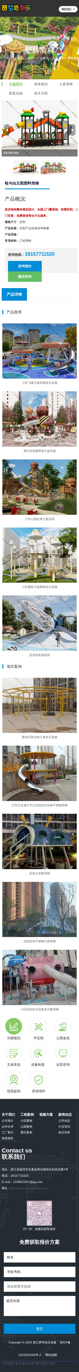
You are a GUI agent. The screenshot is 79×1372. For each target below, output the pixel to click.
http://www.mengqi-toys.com (29, 1188)
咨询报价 (25, 266)
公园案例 (26, 1126)
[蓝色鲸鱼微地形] (39, 623)
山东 (32, 1363)
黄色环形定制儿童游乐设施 (39, 737)
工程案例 (27, 1114)
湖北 (45, 1363)
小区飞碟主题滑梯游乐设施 (39, 382)
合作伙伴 (7, 1126)
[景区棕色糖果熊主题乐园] (39, 419)
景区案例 (26, 1132)
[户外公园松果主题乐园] (39, 487)
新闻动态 (65, 1114)
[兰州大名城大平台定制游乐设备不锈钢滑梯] (39, 773)
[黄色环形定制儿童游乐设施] (39, 705)
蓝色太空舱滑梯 (39, 873)
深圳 (52, 1363)
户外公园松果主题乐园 (39, 519)
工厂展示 (7, 1132)
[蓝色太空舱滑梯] (39, 841)
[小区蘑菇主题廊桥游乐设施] (39, 555)
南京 (18, 1363)
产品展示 (43, 58)
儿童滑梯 (58, 58)
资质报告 (7, 1138)
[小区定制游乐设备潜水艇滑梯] (39, 977)
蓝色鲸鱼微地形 (39, 655)
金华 (25, 1363)
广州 (5, 1363)
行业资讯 (64, 1126)
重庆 (38, 1363)
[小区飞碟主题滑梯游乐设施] (39, 351)
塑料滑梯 (73, 58)
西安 (11, 1363)
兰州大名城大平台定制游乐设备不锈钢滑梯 (40, 805)
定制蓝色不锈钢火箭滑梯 (39, 941)
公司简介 (7, 1120)
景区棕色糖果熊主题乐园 (39, 451)
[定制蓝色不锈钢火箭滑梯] (39, 909)
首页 (30, 58)
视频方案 (46, 1114)
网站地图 (51, 1355)
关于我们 (8, 1114)
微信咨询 (25, 276)
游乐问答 (64, 1132)
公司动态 (64, 1120)
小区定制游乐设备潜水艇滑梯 (39, 1009)
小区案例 (26, 1120)
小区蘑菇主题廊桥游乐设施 (39, 587)
